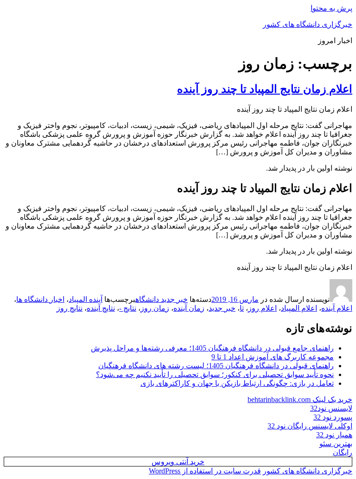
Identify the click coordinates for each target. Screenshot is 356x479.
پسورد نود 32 (332, 417)
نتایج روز (70, 308)
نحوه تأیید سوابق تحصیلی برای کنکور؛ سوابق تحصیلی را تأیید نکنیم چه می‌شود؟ (215, 374)
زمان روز (154, 308)
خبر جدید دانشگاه (161, 299)
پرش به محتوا (331, 8)
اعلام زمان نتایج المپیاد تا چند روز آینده (264, 89)
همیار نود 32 (334, 435)
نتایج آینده (101, 308)
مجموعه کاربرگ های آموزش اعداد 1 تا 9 (272, 357)
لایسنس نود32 (331, 408)
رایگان (342, 452)
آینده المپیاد (85, 299)
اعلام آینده (336, 308)
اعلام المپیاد (299, 308)
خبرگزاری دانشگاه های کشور (307, 24)
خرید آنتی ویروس (178, 462)
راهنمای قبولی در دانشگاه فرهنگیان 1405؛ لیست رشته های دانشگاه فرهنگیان (216, 366)
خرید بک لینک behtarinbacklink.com (300, 399)
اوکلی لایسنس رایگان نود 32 (309, 426)
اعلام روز (262, 308)
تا (242, 308)
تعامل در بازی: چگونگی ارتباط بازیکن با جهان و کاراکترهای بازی (237, 383)
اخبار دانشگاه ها (40, 299)
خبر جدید (222, 308)
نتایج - (127, 308)
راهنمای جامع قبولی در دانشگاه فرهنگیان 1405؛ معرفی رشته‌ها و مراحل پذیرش (212, 348)
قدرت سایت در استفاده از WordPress (205, 471)
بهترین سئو (335, 443)
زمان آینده (188, 308)
